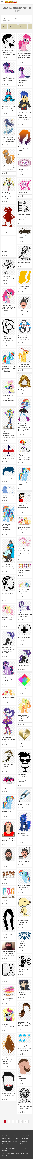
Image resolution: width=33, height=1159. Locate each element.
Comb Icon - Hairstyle (8, 977)
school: (4, 1141)
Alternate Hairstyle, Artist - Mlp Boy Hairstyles (23, 591)
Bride (17, 1138)
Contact (22, 1153)
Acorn (9, 1133)
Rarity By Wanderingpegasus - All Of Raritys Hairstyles (25, 614)
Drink (23, 1144)
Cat (24, 1135)
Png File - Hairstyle (7, 934)
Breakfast (9, 1144)
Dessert (19, 1144)
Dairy (14, 1144)
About (3, 1153)
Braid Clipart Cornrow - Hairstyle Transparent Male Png (8, 594)
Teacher (15, 1141)
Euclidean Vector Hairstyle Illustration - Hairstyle (24, 148)
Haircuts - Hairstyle (7, 478)
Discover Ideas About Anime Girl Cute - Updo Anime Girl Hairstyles (8, 139)
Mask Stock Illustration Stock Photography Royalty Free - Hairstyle (9, 953)
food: (4, 1144)
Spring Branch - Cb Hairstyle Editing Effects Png (9, 766)
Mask (9, 1138)
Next (26, 1121)
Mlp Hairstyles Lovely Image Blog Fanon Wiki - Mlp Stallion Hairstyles (8, 167)
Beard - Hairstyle (7, 863)
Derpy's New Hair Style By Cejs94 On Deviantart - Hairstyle (8, 1024)
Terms (8, 1153)
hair (4, 26)
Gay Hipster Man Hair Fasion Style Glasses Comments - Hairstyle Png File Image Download (24, 778)
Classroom (25, 1141)
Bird (15, 1135)
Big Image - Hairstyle (24, 262)
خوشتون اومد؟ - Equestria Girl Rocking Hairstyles (8, 739)
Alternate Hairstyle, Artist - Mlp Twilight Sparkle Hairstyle (7, 678)
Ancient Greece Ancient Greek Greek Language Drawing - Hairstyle (25, 1106)
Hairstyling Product (23, 192)
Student (10, 1141)
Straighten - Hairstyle (24, 804)
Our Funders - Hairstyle (9, 458)
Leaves (19, 1133)
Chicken (28, 1135)
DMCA (27, 1153)
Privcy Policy (15, 1153)
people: (4, 1138)
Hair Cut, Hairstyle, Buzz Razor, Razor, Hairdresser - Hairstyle (8, 566)
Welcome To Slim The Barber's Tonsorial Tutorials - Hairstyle (24, 337)
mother (26, 1138)
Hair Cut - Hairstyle (23, 311)
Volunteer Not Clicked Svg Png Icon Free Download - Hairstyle (24, 638)
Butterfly (20, 1135)
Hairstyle (4, 229)
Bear (12, 1135)
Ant (9, 1135)
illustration (13, 26)
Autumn (14, 1133)
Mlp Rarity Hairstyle (23, 665)
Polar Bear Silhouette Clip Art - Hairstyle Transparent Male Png (8, 52)
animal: (4, 1135)
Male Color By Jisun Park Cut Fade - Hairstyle (24, 1078)
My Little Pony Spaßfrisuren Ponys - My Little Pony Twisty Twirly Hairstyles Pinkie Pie (24, 552)
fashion (22, 26)
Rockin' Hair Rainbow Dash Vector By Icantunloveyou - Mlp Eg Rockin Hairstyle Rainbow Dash (24, 427)
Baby (13, 1138)
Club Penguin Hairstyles (25, 390)
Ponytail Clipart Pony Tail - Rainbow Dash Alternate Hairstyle (24, 887)
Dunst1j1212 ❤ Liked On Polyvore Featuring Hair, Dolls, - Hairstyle (24, 1023)
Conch (28, 1133)
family (21, 1138)
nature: (4, 1133)
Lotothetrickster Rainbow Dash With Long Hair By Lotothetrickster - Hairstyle (7, 527)
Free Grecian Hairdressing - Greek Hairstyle (8, 278)
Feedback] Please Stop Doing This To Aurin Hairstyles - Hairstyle (8, 108)
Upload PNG (5, 1155)
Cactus (23, 1133)
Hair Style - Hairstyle (24, 861)
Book (19, 1141)
